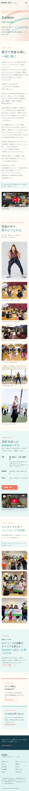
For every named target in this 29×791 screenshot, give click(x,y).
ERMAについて (5, 761)
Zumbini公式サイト (8, 745)
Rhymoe (3, 764)
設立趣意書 (4, 769)
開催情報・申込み (9, 487)
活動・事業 (4, 766)
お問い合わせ (18, 771)
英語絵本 (17, 764)
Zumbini (3, 771)
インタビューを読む (8, 664)
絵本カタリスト (19, 769)
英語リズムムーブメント (21, 761)
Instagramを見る (11, 699)
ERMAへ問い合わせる (12, 724)
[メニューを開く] (26, 2)
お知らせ (17, 766)
